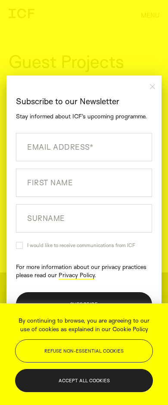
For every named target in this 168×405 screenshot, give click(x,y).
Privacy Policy (76, 274)
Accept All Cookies (84, 381)
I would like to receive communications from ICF (81, 245)
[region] (84, 354)
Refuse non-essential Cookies (84, 351)
